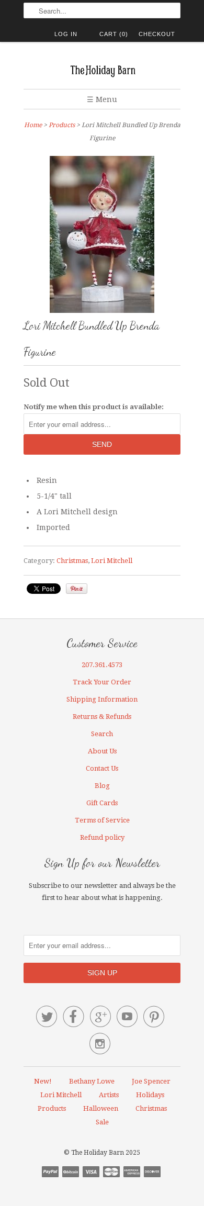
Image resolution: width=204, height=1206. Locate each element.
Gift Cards (102, 803)
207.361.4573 (102, 665)
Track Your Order (102, 682)
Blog (102, 786)
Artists (109, 1095)
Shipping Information (102, 699)
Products (62, 125)
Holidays (150, 1095)
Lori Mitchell (111, 561)
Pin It (76, 588)
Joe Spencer (151, 1081)
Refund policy (102, 837)
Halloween (100, 1108)
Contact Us (102, 768)
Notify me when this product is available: (94, 407)
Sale (102, 1122)
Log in (65, 34)
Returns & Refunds (102, 716)
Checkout (157, 34)
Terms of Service (102, 820)
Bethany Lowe (92, 1081)
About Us (102, 751)
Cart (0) (113, 34)
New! (43, 1081)
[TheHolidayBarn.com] (102, 69)
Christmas (72, 561)
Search (102, 734)
